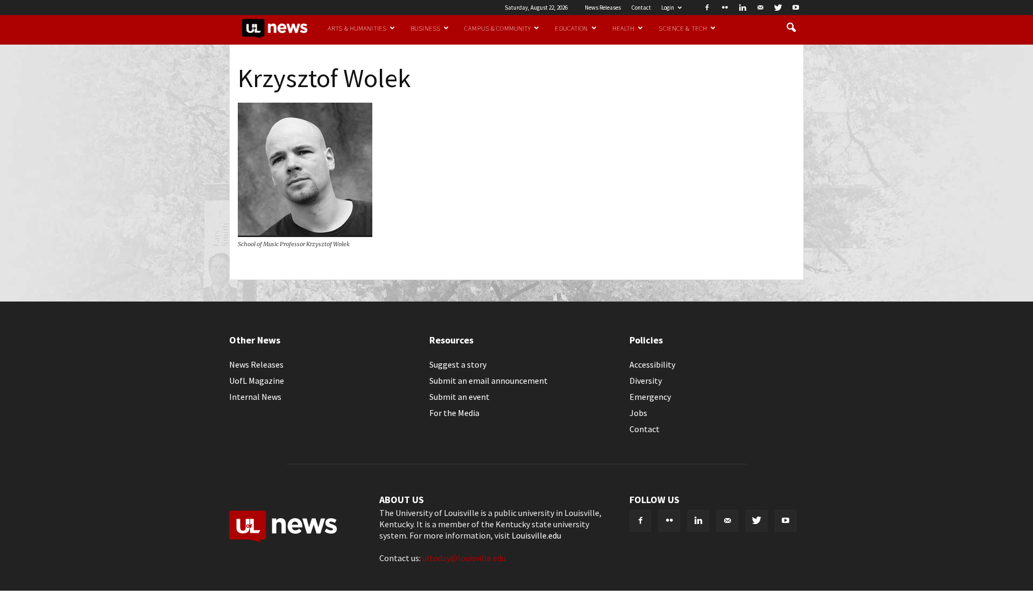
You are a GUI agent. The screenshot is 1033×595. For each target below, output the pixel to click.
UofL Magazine (256, 380)
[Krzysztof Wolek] (305, 233)
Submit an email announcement (488, 380)
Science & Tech (683, 28)
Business (425, 28)
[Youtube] (796, 7)
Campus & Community (497, 28)
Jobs (638, 412)
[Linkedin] (742, 7)
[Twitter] (778, 7)
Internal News (255, 396)
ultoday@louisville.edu (464, 558)
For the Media (454, 412)
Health (623, 28)
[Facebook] (707, 7)
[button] (791, 28)
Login (667, 7)
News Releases (603, 7)
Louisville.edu (536, 535)
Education (571, 28)
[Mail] (760, 7)
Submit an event (459, 396)
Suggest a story (457, 364)
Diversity (645, 380)
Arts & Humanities (357, 28)
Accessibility (652, 364)
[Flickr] (725, 7)
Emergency (650, 396)
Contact (641, 7)
